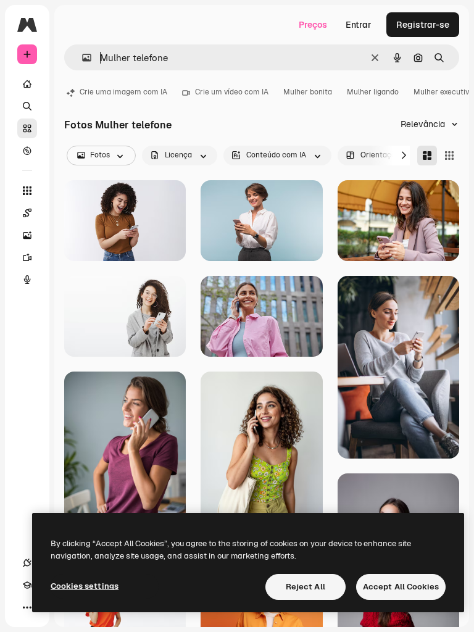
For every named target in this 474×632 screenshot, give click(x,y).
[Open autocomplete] (82, 57)
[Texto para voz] (27, 279)
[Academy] (27, 585)
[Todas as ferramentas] (27, 191)
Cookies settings (84, 586)
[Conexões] (27, 563)
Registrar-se (422, 24)
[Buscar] (27, 106)
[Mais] (27, 607)
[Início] (27, 84)
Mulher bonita (307, 92)
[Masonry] (427, 155)
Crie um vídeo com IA (231, 92)
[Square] (449, 155)
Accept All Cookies (401, 586)
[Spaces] (27, 213)
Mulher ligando (373, 92)
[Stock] (27, 128)
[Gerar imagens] (27, 235)
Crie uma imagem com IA (123, 92)
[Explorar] (27, 150)
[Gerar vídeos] (27, 257)
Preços (313, 24)
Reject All (305, 586)
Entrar (359, 24)
